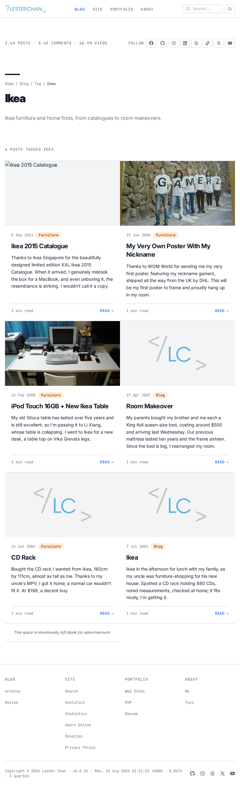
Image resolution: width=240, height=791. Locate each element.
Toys (189, 702)
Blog (80, 9)
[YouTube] (230, 43)
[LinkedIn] (185, 43)
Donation (73, 736)
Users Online (78, 725)
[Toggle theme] (230, 8)
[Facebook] (151, 43)
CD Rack (23, 557)
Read (107, 310)
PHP (128, 702)
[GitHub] (163, 43)
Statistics (76, 713)
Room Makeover (149, 406)
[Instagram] (174, 43)
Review (11, 702)
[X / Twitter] (219, 43)
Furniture (48, 235)
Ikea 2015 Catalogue (39, 246)
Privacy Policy (80, 747)
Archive (12, 691)
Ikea (132, 557)
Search (71, 691)
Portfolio (121, 9)
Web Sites (135, 691)
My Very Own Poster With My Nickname (168, 250)
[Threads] (196, 43)
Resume (131, 713)
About (147, 9)
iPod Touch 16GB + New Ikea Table (59, 406)
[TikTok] (207, 43)
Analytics (75, 702)
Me (187, 691)
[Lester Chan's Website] (25, 8)
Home (9, 83)
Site (97, 9)
